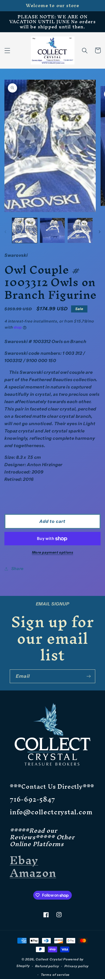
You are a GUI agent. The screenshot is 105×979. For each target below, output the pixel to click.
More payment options (52, 552)
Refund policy (47, 966)
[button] (7, 50)
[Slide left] (5, 231)
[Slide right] (99, 231)
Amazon (33, 872)
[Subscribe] (88, 676)
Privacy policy (76, 966)
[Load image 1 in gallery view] (24, 230)
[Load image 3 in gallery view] (80, 230)
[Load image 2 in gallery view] (52, 230)
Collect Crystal (49, 959)
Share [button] (17, 568)
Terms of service (55, 975)
